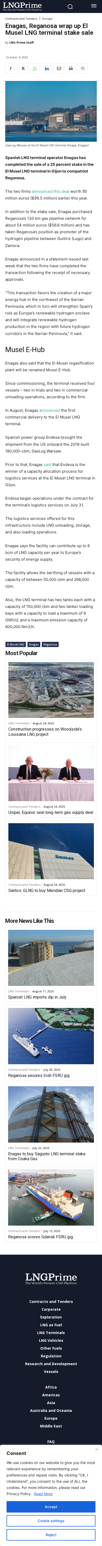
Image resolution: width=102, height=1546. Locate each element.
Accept (51, 1506)
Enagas (34, 644)
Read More (43, 1494)
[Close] (96, 1449)
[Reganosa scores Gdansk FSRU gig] (51, 1198)
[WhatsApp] (34, 68)
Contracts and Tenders (21, 18)
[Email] (58, 68)
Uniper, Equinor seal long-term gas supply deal (50, 812)
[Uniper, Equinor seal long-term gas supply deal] (51, 773)
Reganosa (50, 644)
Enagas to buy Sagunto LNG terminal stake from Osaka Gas (47, 1156)
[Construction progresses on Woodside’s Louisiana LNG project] (51, 690)
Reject (51, 1535)
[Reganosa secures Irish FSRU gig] (51, 1036)
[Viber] (82, 68)
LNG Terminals (18, 723)
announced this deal (50, 191)
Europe (47, 18)
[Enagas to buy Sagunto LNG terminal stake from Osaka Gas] (51, 1114)
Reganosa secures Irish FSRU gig (39, 1075)
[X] (22, 68)
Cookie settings (51, 1520)
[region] (51, 1495)
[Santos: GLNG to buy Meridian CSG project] (51, 851)
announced (49, 410)
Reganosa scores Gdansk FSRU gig (40, 1236)
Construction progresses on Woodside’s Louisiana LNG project (45, 732)
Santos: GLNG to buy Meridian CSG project (46, 890)
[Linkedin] (46, 68)
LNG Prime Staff (21, 42)
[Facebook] (10, 68)
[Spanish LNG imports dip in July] (51, 958)
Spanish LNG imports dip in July (37, 997)
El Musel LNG (15, 644)
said (47, 464)
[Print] (70, 68)
